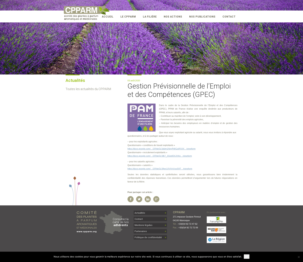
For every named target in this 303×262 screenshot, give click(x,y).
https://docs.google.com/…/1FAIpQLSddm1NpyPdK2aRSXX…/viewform (161, 149)
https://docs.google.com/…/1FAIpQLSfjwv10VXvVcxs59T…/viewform (159, 169)
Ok (246, 256)
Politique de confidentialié (148, 237)
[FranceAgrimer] (216, 221)
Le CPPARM (128, 16)
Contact (229, 16)
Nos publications (202, 16)
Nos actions (173, 16)
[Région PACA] (216, 231)
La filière (150, 16)
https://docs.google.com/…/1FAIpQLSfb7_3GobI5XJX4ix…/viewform (159, 156)
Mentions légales (143, 225)
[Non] (298, 257)
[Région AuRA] (216, 241)
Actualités (139, 213)
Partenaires (140, 231)
